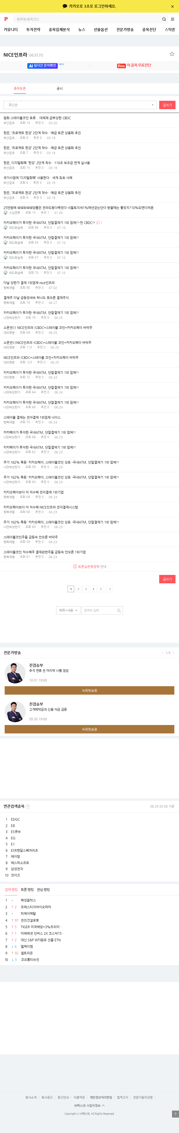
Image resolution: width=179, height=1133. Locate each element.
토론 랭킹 (27, 889)
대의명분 (9, 332)
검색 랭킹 (11, 889)
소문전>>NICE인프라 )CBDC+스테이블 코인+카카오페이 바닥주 (47, 342)
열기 (175, 1114)
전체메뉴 (175, 19)
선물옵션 (101, 29)
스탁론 (170, 29)
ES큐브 (16, 832)
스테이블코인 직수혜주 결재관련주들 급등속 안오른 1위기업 (44, 552)
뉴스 (81, 29)
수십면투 (14, 212)
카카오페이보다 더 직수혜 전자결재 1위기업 (33, 492)
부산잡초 (9, 123)
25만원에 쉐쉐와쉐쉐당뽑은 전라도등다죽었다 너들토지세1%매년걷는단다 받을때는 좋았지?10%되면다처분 (78, 207)
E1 (13, 844)
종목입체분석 (59, 29)
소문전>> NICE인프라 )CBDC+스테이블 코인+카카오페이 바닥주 (47, 327)
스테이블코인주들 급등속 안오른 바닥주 (30, 537)
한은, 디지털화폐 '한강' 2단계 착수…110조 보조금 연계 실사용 (46, 163)
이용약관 (79, 1097)
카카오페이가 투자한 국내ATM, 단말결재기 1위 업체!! (41, 237)
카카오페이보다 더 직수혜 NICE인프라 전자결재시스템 (40, 507)
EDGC (15, 819)
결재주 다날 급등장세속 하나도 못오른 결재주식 (36, 297)
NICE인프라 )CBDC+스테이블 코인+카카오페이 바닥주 (41, 357)
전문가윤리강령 (143, 1097)
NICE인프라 (23, 55)
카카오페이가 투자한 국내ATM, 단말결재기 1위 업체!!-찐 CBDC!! (49, 222)
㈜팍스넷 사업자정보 (87, 1105)
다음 (173, 652)
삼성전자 (17, 869)
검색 (164, 19)
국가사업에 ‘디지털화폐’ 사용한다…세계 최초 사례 (37, 178)
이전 (162, 652)
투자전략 (33, 29)
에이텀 (15, 856)
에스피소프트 (20, 863)
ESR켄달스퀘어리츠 (24, 850)
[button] (81, 105)
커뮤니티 (11, 29)
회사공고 (47, 1097)
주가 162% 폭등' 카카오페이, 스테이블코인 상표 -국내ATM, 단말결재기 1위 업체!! (61, 462)
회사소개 (31, 1097)
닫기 (172, 6)
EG (13, 838)
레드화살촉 (16, 227)
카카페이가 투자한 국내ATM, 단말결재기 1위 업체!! (39, 432)
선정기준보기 (27, 806)
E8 (13, 825)
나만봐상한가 (11, 317)
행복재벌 (9, 287)
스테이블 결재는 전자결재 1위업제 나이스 (32, 417)
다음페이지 (110, 589)
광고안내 (63, 1097)
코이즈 (15, 875)
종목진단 (149, 29)
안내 (92, 566)
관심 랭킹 (43, 889)
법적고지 (122, 1097)
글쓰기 (167, 105)
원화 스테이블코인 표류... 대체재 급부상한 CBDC (37, 118)
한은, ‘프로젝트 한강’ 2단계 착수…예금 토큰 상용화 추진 (42, 133)
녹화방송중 (89, 690)
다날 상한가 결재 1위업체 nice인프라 (29, 283)
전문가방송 (125, 29)
